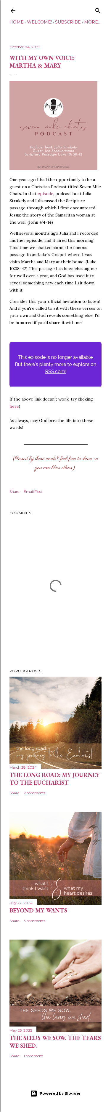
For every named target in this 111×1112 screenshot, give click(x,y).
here (14, 406)
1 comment (33, 1056)
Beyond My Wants (38, 910)
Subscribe (68, 22)
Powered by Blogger (60, 1093)
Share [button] (14, 491)
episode (45, 193)
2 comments (34, 793)
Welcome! (39, 22)
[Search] (98, 9)
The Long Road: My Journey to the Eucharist (54, 779)
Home (16, 22)
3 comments (34, 920)
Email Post (33, 491)
